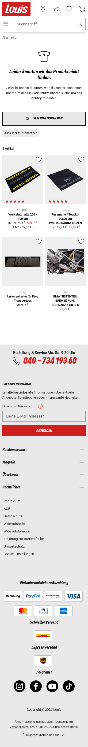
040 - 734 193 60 (49, 361)
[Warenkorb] (82, 8)
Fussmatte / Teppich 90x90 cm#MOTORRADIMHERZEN (65, 219)
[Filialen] (42, 8)
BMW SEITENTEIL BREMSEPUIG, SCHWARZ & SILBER (65, 301)
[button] (80, 24)
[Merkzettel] (69, 8)
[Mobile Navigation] (5, 23)
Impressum (12, 501)
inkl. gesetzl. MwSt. (42, 721)
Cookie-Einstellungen (19, 554)
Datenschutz (13, 516)
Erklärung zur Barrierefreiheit (25, 539)
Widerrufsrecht (14, 524)
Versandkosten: (19, 727)
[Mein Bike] (56, 8)
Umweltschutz (14, 546)
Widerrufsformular (17, 531)
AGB (7, 509)
